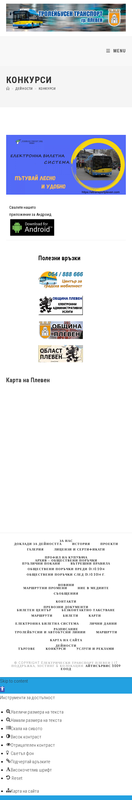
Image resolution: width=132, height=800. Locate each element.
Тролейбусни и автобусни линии (50, 632)
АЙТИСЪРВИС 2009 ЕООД (91, 668)
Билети (70, 616)
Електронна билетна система (47, 624)
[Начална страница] (8, 89)
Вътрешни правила (90, 564)
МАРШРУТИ (41, 616)
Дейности (66, 646)
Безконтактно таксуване (88, 610)
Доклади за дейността (38, 544)
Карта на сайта (66, 640)
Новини (66, 585)
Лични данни (103, 624)
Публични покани (41, 564)
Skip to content (14, 681)
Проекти (109, 544)
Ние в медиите (93, 588)
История (81, 544)
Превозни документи (66, 607)
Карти (95, 616)
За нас (66, 541)
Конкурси (47, 89)
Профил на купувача (66, 557)
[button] (2, 689)
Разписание (66, 629)
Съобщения (66, 594)
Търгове (26, 649)
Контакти (66, 602)
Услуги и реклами (95, 649)
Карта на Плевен (28, 380)
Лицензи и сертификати (79, 549)
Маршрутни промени (45, 588)
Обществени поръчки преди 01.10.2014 (66, 569)
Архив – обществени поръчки (66, 560)
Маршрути (106, 632)
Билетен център (34, 610)
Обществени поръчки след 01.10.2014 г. (66, 575)
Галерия (35, 549)
